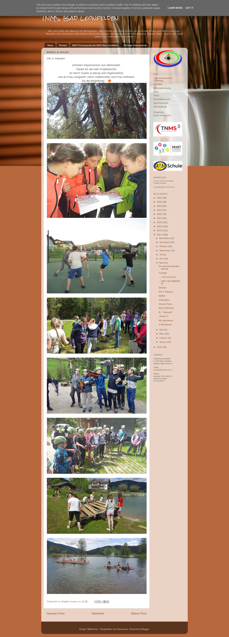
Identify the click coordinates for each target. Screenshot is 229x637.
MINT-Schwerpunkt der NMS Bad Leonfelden (95, 45)
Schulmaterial (160, 107)
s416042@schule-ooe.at (162, 370)
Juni (161, 258)
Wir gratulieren (166, 320)
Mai (161, 263)
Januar (163, 342)
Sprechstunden (160, 103)
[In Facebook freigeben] (104, 601)
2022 (159, 214)
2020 (159, 222)
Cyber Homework (162, 115)
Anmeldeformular (161, 99)
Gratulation (164, 300)
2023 (159, 210)
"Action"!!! (163, 316)
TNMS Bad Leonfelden (80, 17)
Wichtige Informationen (135, 45)
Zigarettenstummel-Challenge (163, 79)
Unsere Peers (165, 304)
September (165, 250)
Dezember (164, 238)
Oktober (163, 246)
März (162, 334)
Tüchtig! (163, 273)
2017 (159, 235)
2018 (159, 230)
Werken (162, 288)
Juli (161, 254)
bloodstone (122, 629)
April (161, 330)
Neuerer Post (55, 613)
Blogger (145, 629)
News (50, 45)
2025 (159, 202)
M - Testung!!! (165, 312)
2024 (159, 206)
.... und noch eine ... (168, 277)
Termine (63, 45)
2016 (159, 347)
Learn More (175, 8)
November (164, 242)
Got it (190, 8)
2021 (159, 218)
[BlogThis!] (98, 601)
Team (156, 95)
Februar (163, 338)
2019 (159, 226)
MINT (156, 92)
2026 (159, 198)
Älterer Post (138, 613)
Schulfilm (157, 84)
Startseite (97, 613)
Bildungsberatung (162, 88)
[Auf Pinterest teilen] (107, 601)
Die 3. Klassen (166, 292)
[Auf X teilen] (101, 601)
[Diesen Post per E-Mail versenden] (95, 601)
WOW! (162, 296)
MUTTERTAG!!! (166, 308)
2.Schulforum (165, 324)
